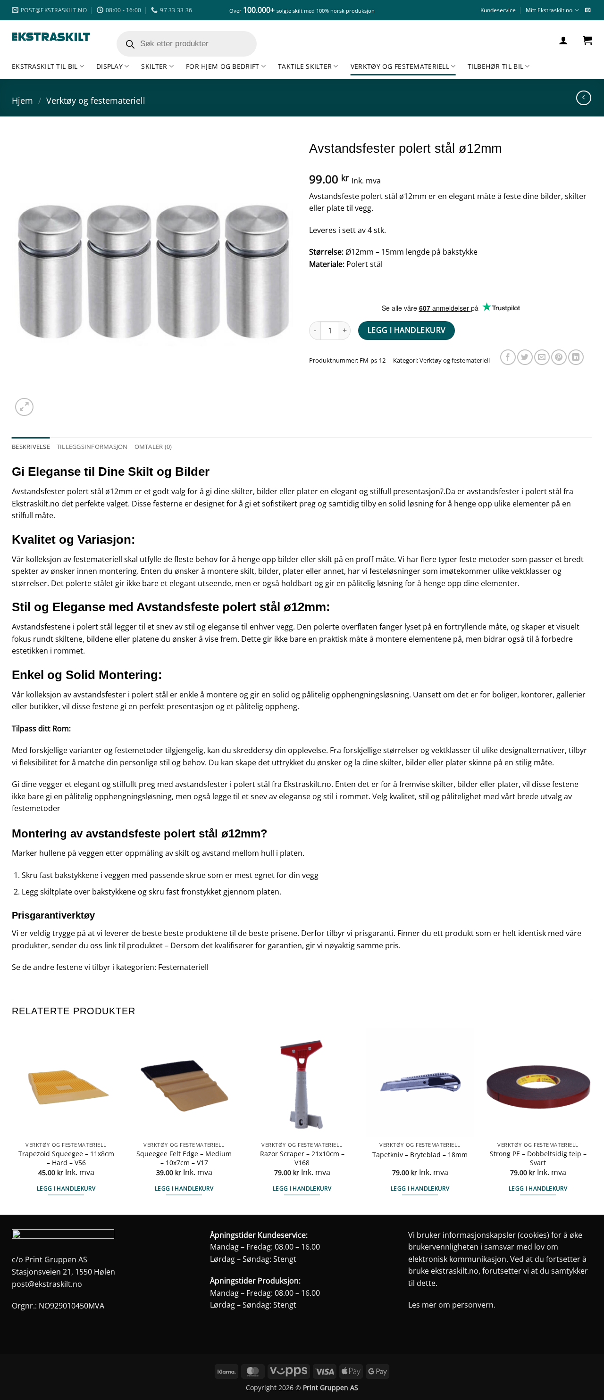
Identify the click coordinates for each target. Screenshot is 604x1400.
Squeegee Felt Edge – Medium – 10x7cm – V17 (184, 1158)
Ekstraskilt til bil (44, 66)
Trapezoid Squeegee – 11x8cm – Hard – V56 (66, 1158)
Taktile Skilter (305, 66)
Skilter (154, 66)
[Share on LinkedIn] (576, 357)
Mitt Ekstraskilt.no (549, 10)
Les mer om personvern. (451, 1305)
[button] (563, 40)
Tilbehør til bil (495, 66)
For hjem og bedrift (222, 66)
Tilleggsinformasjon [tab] (92, 446)
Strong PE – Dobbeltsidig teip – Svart (538, 1158)
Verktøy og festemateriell (400, 66)
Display (109, 66)
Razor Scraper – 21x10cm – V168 (302, 1158)
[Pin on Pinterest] (559, 357)
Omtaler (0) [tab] (153, 446)
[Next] (592, 1120)
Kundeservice (498, 10)
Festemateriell (183, 967)
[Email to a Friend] (542, 357)
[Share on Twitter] (525, 357)
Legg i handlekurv (407, 330)
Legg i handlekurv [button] (66, 1188)
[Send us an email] (587, 10)
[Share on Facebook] (508, 357)
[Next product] (583, 98)
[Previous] (12, 1120)
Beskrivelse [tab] (31, 446)
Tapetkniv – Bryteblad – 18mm (420, 1155)
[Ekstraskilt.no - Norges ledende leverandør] (51, 37)
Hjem (22, 100)
